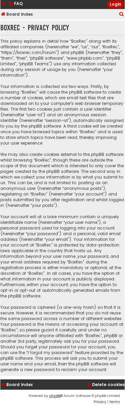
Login (115, 4)
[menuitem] (122, 14)
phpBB (54, 395)
